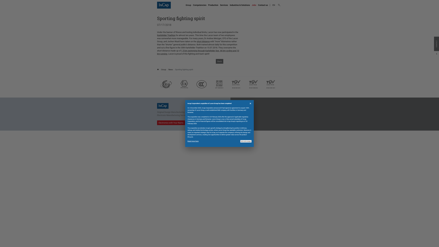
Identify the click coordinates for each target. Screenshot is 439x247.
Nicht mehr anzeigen (246, 141)
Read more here (193, 141)
